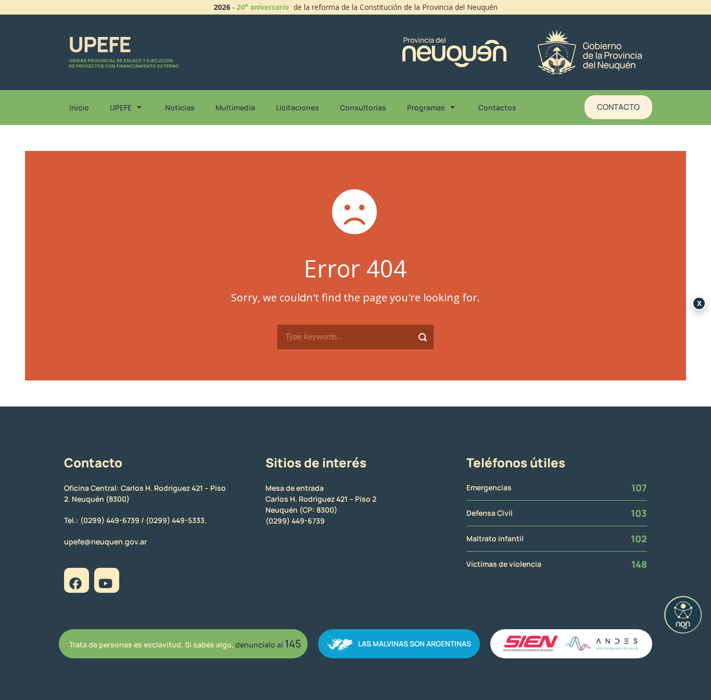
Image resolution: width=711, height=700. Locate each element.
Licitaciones (297, 107)
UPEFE (121, 107)
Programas (426, 107)
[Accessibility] (683, 614)
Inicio (79, 107)
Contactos (497, 107)
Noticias (180, 107)
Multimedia (235, 107)
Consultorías (363, 107)
